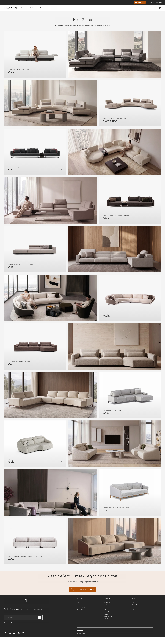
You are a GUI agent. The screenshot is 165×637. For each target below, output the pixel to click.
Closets (78, 602)
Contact (134, 609)
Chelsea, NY (107, 602)
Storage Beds (80, 609)
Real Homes (135, 602)
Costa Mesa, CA (108, 616)
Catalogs (134, 607)
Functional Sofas (81, 607)
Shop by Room (135, 605)
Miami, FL (106, 609)
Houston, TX (107, 614)
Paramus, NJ (107, 607)
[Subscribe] (39, 617)
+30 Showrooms (108, 619)
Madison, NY (107, 605)
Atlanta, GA (107, 612)
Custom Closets (80, 605)
